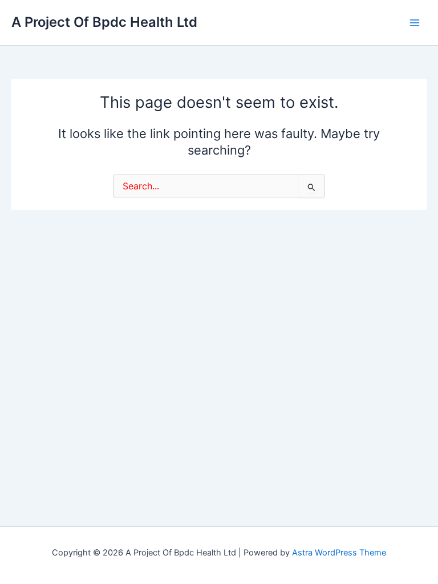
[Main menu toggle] (415, 23)
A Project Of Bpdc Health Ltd (104, 22)
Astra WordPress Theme (339, 553)
